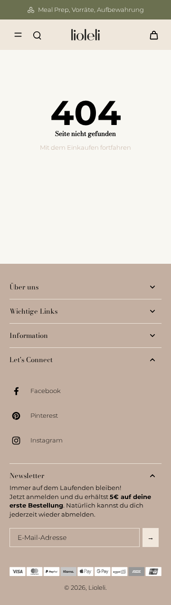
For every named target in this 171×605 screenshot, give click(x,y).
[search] (37, 34)
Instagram (46, 440)
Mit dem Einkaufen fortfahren (85, 147)
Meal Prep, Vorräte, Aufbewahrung (91, 9)
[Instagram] (20, 440)
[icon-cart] (151, 34)
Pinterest (44, 415)
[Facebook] (20, 391)
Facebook (45, 390)
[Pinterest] (20, 415)
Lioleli (96, 587)
